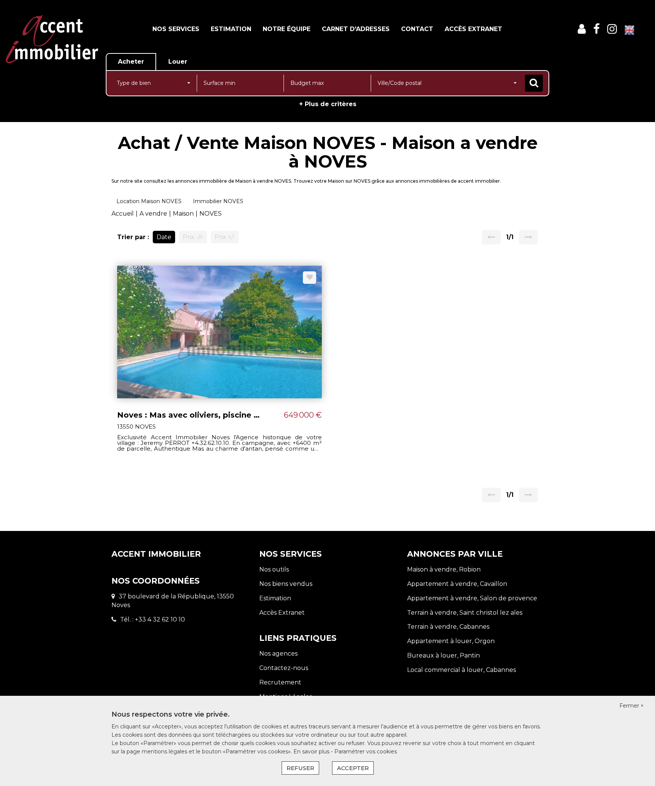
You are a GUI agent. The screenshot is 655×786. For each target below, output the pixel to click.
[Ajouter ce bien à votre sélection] (309, 277)
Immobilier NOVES (218, 201)
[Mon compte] (582, 29)
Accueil (122, 213)
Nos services (175, 29)
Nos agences (278, 653)
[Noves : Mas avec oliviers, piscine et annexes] (219, 331)
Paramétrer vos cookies (365, 751)
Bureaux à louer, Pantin (443, 655)
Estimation (231, 29)
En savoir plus (312, 751)
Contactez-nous (283, 668)
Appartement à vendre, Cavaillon (457, 583)
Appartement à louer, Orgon (451, 641)
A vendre (153, 213)
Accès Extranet (473, 29)
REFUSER (300, 768)
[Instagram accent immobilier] (612, 29)
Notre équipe (286, 29)
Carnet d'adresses (356, 29)
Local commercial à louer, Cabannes (461, 669)
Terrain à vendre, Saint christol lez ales (464, 612)
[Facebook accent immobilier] (596, 29)
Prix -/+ (193, 237)
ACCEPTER (353, 768)
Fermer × (631, 705)
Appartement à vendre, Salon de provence (472, 598)
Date (164, 237)
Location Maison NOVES (149, 201)
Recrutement (280, 682)
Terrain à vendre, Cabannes (448, 626)
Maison (183, 213)
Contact (417, 29)
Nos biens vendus (285, 583)
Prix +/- (225, 237)
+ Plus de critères (327, 104)
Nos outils (274, 569)
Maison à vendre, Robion (444, 569)
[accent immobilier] (52, 39)
